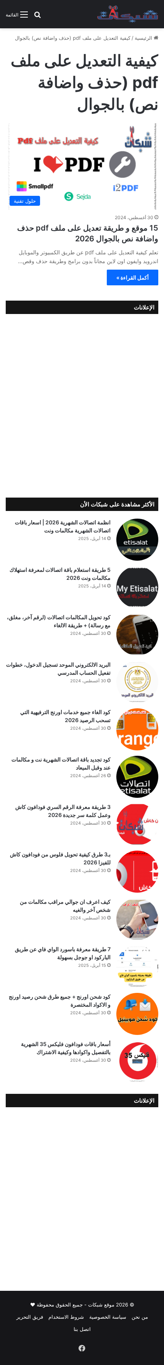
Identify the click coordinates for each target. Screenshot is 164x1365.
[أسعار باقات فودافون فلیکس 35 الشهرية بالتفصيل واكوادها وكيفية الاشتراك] (137, 1061)
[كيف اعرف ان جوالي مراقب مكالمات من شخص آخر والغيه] (137, 919)
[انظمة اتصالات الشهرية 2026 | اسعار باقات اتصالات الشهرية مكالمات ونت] (137, 540)
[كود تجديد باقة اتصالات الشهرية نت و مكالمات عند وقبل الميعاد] (137, 777)
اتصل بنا (82, 1329)
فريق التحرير (29, 1317)
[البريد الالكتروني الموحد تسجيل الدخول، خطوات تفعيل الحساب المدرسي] (137, 682)
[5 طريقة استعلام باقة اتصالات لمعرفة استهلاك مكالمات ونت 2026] (137, 587)
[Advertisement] (82, 404)
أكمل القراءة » (132, 277)
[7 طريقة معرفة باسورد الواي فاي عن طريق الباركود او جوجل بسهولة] (137, 966)
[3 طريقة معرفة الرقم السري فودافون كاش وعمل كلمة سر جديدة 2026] (137, 824)
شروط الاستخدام (66, 1317)
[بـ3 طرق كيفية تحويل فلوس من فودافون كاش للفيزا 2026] (137, 872)
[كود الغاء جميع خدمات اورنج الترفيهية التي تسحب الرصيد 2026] (137, 729)
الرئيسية (144, 38)
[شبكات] (127, 14)
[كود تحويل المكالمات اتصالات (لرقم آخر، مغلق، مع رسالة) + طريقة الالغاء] (137, 634)
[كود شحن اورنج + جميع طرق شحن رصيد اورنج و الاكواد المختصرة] (137, 1014)
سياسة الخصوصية (107, 1317)
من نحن (140, 1317)
